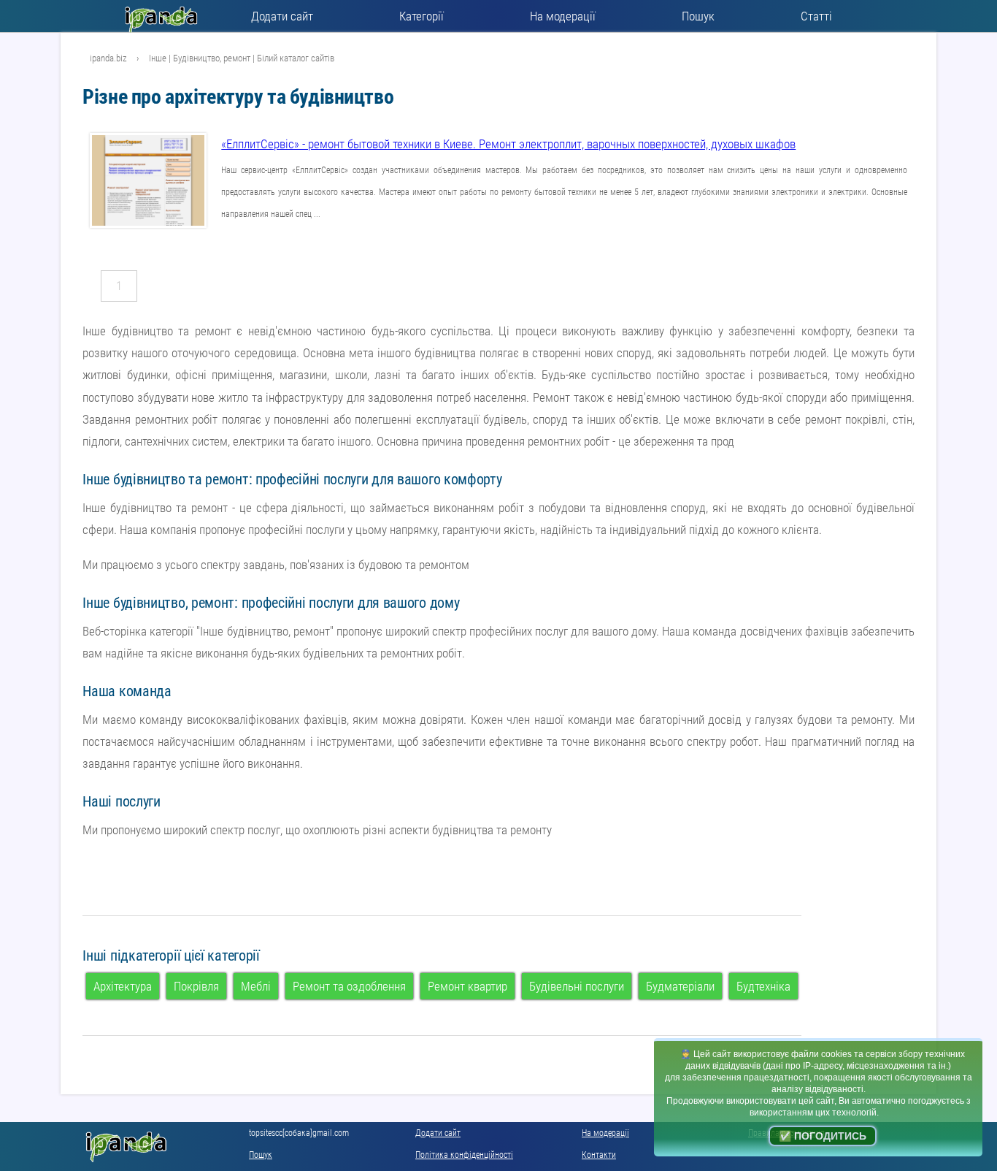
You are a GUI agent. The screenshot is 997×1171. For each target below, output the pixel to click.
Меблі (256, 986)
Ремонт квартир (467, 986)
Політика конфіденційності (464, 1155)
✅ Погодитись (822, 1136)
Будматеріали (680, 986)
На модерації (563, 16)
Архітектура (122, 986)
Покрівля (196, 986)
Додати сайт (282, 16)
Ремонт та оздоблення (349, 986)
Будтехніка (763, 986)
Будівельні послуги (576, 986)
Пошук (698, 16)
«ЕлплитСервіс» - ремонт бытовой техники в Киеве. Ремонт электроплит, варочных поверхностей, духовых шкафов (508, 144)
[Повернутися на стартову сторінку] (165, 16)
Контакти (599, 1155)
